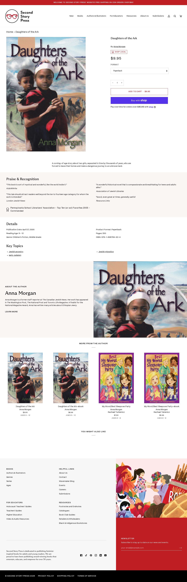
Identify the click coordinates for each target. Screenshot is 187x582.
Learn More (11, 312)
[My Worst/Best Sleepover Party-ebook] (162, 378)
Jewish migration (106, 252)
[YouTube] (105, 555)
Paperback (117, 71)
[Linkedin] (100, 555)
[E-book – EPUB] (71, 378)
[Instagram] (96, 555)
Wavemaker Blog (66, 481)
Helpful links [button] (66, 469)
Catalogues (64, 511)
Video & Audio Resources (17, 519)
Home (9, 32)
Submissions (64, 494)
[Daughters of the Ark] (25, 378)
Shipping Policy (65, 576)
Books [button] (9, 469)
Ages (8, 485)
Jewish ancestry (16, 252)
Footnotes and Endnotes (70, 506)
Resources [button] (65, 503)
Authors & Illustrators (15, 473)
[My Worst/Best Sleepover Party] (116, 378)
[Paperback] (25, 378)
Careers (62, 490)
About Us (63, 473)
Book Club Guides (67, 515)
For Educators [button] (14, 503)
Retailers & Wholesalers (69, 519)
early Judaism (15, 255)
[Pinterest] (91, 555)
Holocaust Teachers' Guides (18, 506)
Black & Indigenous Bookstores (73, 523)
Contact (63, 477)
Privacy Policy (46, 576)
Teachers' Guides (14, 511)
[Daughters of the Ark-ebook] (71, 378)
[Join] (178, 548)
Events (62, 485)
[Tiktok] (86, 555)
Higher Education (14, 515)
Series (9, 481)
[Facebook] (81, 555)
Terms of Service (86, 576)
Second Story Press (18, 576)
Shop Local (120, 52)
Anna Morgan (119, 47)
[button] (80, 16)
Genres (9, 477)
